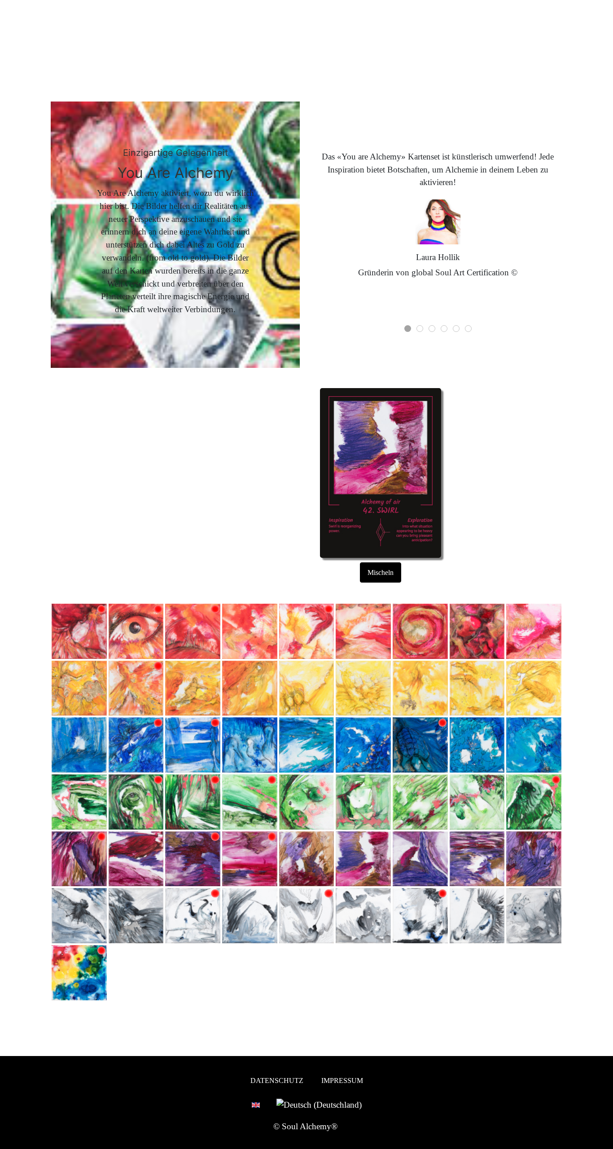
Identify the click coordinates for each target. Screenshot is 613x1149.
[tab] (407, 328)
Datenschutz (276, 1080)
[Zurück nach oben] (601, 1137)
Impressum (342, 1080)
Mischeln (381, 572)
